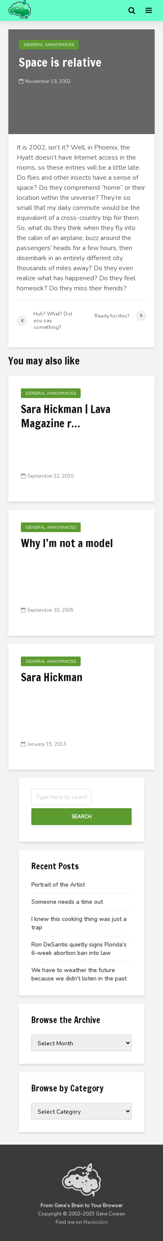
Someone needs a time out (67, 902)
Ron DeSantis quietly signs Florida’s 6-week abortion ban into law (79, 949)
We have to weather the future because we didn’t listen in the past (79, 974)
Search (81, 816)
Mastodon (95, 1222)
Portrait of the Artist (58, 885)
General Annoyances (48, 45)
